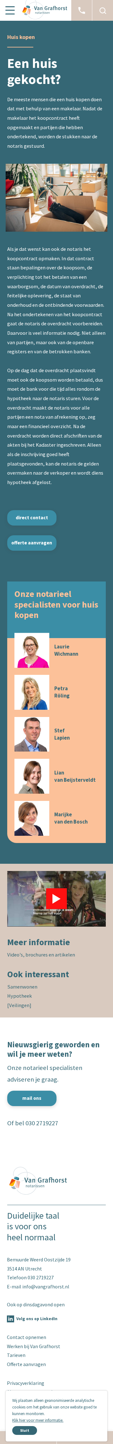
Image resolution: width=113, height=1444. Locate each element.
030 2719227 (41, 1123)
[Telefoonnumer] (81, 10)
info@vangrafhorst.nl (45, 1286)
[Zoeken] (102, 10)
